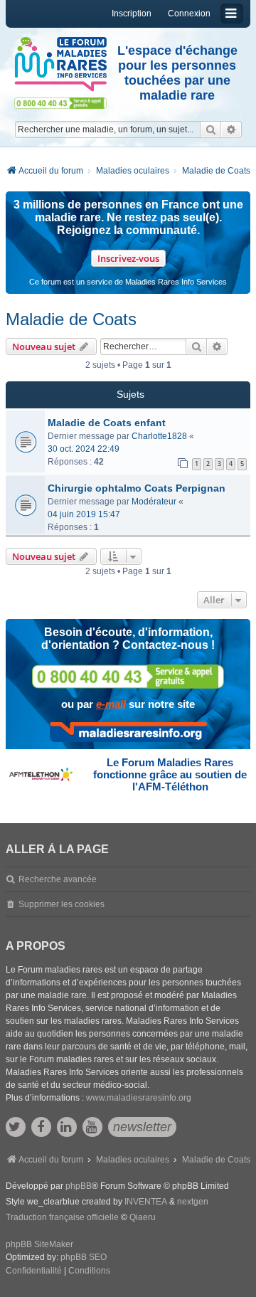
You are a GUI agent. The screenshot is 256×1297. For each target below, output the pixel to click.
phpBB (78, 1186)
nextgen (192, 1202)
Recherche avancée (57, 879)
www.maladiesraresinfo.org (138, 1098)
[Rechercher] (210, 129)
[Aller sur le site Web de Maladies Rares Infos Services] (128, 732)
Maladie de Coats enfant (107, 422)
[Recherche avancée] (231, 129)
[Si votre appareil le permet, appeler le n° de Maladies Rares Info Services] (128, 676)
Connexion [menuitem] (189, 13)
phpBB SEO (83, 1257)
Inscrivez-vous (128, 258)
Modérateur (154, 502)
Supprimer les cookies (61, 904)
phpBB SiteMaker (39, 1244)
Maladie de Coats (71, 319)
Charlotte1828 (159, 436)
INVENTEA (145, 1202)
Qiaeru (142, 1217)
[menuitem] (34, 1271)
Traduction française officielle (62, 1217)
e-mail (111, 704)
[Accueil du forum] (60, 64)
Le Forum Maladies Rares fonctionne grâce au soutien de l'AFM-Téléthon (170, 774)
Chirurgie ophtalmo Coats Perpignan (136, 488)
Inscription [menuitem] (131, 13)
